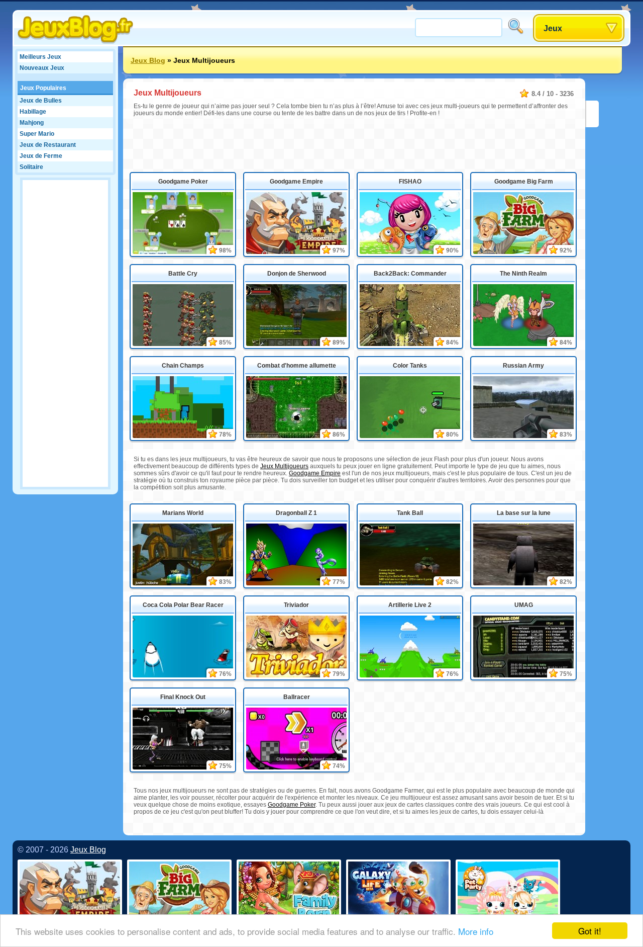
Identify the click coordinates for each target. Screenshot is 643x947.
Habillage (33, 111)
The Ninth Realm (523, 273)
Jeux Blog (148, 60)
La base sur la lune (524, 512)
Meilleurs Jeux (40, 56)
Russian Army (523, 365)
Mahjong (32, 122)
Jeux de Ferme (41, 155)
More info (475, 931)
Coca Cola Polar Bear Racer (183, 605)
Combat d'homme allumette (296, 365)
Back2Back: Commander (410, 273)
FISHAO (410, 181)
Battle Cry (182, 273)
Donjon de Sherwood (296, 273)
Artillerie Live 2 (410, 605)
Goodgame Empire (296, 181)
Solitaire (31, 166)
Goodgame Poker (183, 181)
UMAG (523, 605)
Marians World (182, 512)
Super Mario (37, 133)
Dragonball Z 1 (296, 512)
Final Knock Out (182, 697)
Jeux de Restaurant (48, 144)
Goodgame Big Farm (523, 181)
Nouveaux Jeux (42, 67)
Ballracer (296, 697)
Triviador (296, 605)
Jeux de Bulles (41, 100)
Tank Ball (410, 512)
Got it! (589, 930)
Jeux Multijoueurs (284, 466)
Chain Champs (183, 365)
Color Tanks (410, 365)
